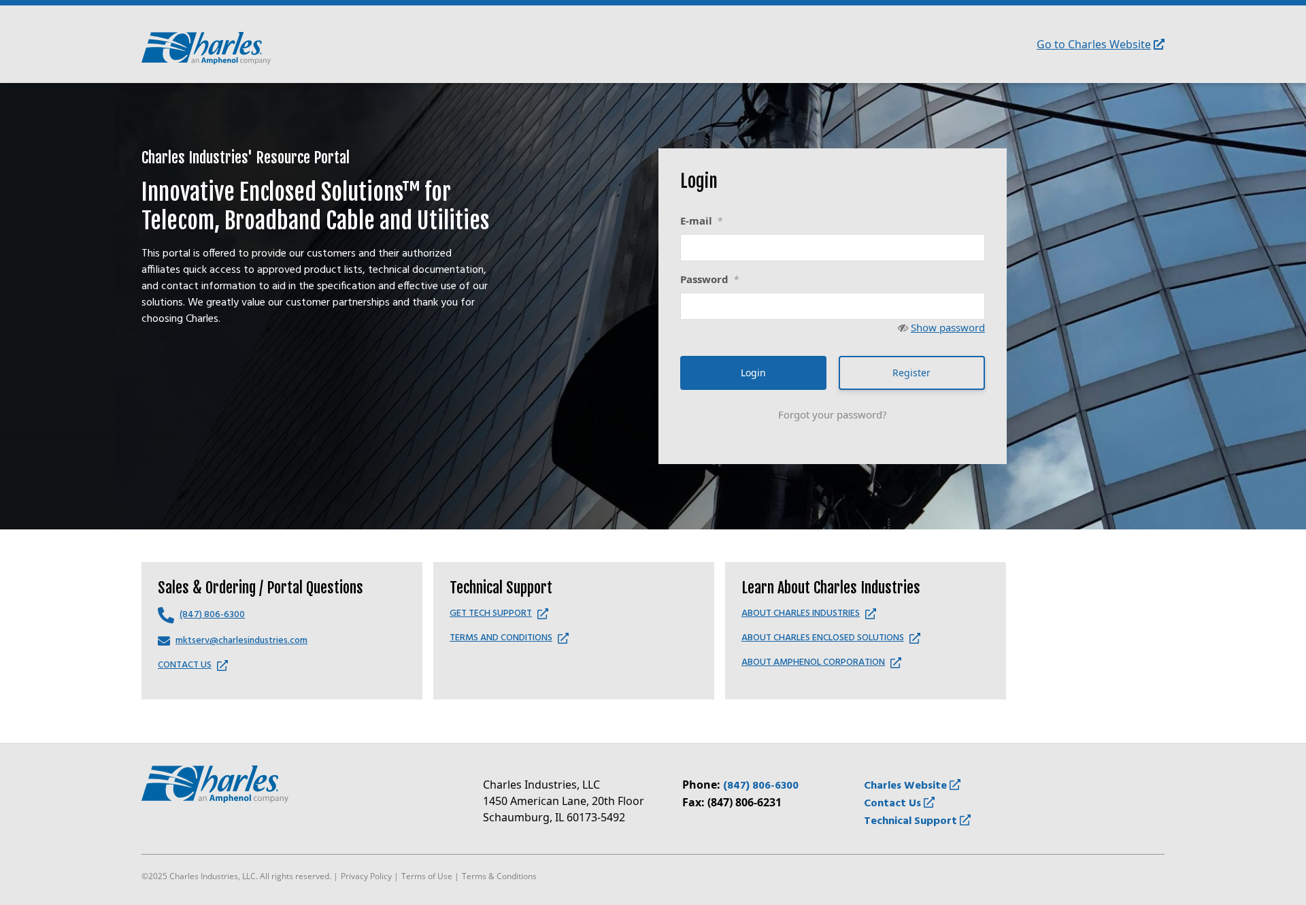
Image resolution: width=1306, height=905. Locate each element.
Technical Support (912, 821)
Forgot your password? (832, 414)
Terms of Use (426, 876)
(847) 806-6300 (761, 786)
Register (911, 372)
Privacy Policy (366, 876)
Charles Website (907, 786)
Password (709, 279)
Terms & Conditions (499, 876)
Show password (948, 327)
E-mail (701, 220)
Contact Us (894, 803)
